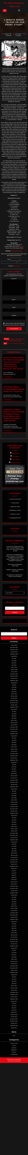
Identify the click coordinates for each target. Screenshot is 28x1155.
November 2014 (14, 941)
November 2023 (14, 702)
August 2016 (14, 895)
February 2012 (14, 1014)
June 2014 (14, 952)
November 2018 (14, 835)
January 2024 (14, 698)
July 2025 (14, 658)
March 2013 (14, 985)
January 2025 (14, 671)
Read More (7, 377)
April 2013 (14, 983)
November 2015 (14, 915)
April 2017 (14, 877)
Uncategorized (13, 518)
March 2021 (14, 773)
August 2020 (14, 789)
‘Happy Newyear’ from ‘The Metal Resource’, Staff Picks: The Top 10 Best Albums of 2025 (15, 549)
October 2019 (14, 811)
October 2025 (14, 651)
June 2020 (14, 793)
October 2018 (14, 837)
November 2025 (14, 649)
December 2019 (14, 806)
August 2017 (14, 868)
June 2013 (14, 979)
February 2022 (14, 749)
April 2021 (14, 771)
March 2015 (14, 932)
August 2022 (14, 735)
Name (14, 299)
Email (14, 307)
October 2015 (14, 917)
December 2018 (14, 833)
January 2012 (14, 1016)
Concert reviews (13, 499)
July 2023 (14, 711)
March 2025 (14, 667)
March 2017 (14, 879)
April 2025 (14, 665)
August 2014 (14, 948)
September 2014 (14, 946)
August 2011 (14, 1027)
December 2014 (14, 939)
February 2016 (14, 908)
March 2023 (14, 720)
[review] (22, 246)
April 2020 (14, 797)
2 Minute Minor (15, 259)
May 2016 (14, 901)
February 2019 (14, 828)
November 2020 (14, 782)
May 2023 (14, 716)
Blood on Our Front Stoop (9, 262)
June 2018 (14, 846)
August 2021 (14, 762)
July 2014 (14, 950)
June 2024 (14, 687)
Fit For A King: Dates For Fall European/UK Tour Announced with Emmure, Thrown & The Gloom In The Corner (13, 363)
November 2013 (14, 968)
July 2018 (14, 844)
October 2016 (14, 890)
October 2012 (14, 996)
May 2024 (14, 689)
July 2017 (14, 870)
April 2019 (14, 824)
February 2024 (14, 696)
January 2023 (14, 724)
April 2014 (14, 957)
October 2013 (14, 970)
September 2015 (14, 919)
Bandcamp (14, 251)
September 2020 (14, 786)
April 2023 (14, 718)
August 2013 (14, 974)
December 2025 (14, 647)
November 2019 (14, 808)
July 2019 (14, 817)
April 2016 (14, 904)
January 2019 (14, 831)
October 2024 (14, 678)
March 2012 (14, 1012)
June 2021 (14, 766)
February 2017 (14, 881)
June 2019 (14, 820)
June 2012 (14, 1005)
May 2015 (14, 928)
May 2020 (14, 795)
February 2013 (14, 988)
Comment (14, 278)
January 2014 (14, 963)
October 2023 (14, 705)
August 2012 (14, 1001)
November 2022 (14, 729)
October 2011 (14, 1023)
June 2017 (14, 873)
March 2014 (14, 959)
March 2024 (14, 693)
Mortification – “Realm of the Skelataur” (15, 575)
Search (14, 612)
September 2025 (14, 654)
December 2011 (14, 1019)
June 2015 (14, 926)
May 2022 (14, 742)
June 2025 (14, 660)
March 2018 (14, 853)
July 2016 (14, 897)
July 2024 (14, 685)
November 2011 (14, 1021)
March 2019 (14, 826)
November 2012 (14, 994)
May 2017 (14, 875)
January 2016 (14, 910)
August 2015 (14, 921)
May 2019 (14, 822)
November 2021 (14, 755)
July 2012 (14, 1003)
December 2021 (14, 753)
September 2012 (14, 999)
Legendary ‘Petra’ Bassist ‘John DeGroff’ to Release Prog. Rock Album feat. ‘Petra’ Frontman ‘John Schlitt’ (14, 415)
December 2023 (14, 700)
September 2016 (14, 892)
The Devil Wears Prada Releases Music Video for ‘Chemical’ (14, 389)
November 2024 (14, 676)
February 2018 (14, 855)
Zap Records (22, 262)
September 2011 (14, 1025)
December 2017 (14, 859)
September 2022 (14, 733)
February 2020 (14, 802)
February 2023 (14, 722)
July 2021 (14, 764)
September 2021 (14, 760)
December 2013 (14, 965)
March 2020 (14, 800)
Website (14, 315)
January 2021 (14, 777)
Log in (14, 1035)
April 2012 (14, 1010)
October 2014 (14, 943)
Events (13, 503)
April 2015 (14, 930)
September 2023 (14, 707)
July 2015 (14, 923)
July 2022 (14, 738)
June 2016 (14, 899)
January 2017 (14, 884)
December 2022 (14, 727)
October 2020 (14, 784)
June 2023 (14, 713)
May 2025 (14, 662)
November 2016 (14, 888)
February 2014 (14, 961)
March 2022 (14, 746)
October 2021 (14, 758)
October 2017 (14, 864)
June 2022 (14, 740)
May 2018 (14, 848)
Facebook (20, 251)
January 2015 (14, 937)
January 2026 (14, 645)
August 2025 (14, 656)
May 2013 (14, 981)
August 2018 (14, 842)
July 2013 (14, 976)
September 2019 (14, 813)
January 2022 (14, 751)
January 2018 (14, 857)
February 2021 (14, 775)
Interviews (13, 506)
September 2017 (14, 866)
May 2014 (14, 954)
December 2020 (14, 780)
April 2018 (14, 850)
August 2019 (14, 815)
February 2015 (14, 934)
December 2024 (14, 674)
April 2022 (14, 744)
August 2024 (14, 682)
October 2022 (14, 731)
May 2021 (14, 769)
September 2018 (14, 839)
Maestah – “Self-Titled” (17, 565)
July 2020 (14, 791)
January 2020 (14, 804)
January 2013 (14, 990)
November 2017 (14, 861)
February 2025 (14, 669)
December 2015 (14, 912)
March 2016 (14, 906)
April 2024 (14, 691)
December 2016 (14, 886)
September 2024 (14, 680)
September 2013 (14, 972)
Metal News (17, 266)
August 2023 (14, 709)
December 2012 (14, 992)
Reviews (13, 514)
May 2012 (14, 1007)
